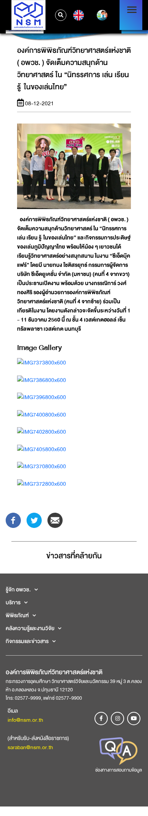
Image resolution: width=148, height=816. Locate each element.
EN (77, 15)
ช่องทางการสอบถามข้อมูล (118, 770)
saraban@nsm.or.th (30, 747)
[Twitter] (34, 519)
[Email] (55, 519)
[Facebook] (13, 519)
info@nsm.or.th (25, 719)
